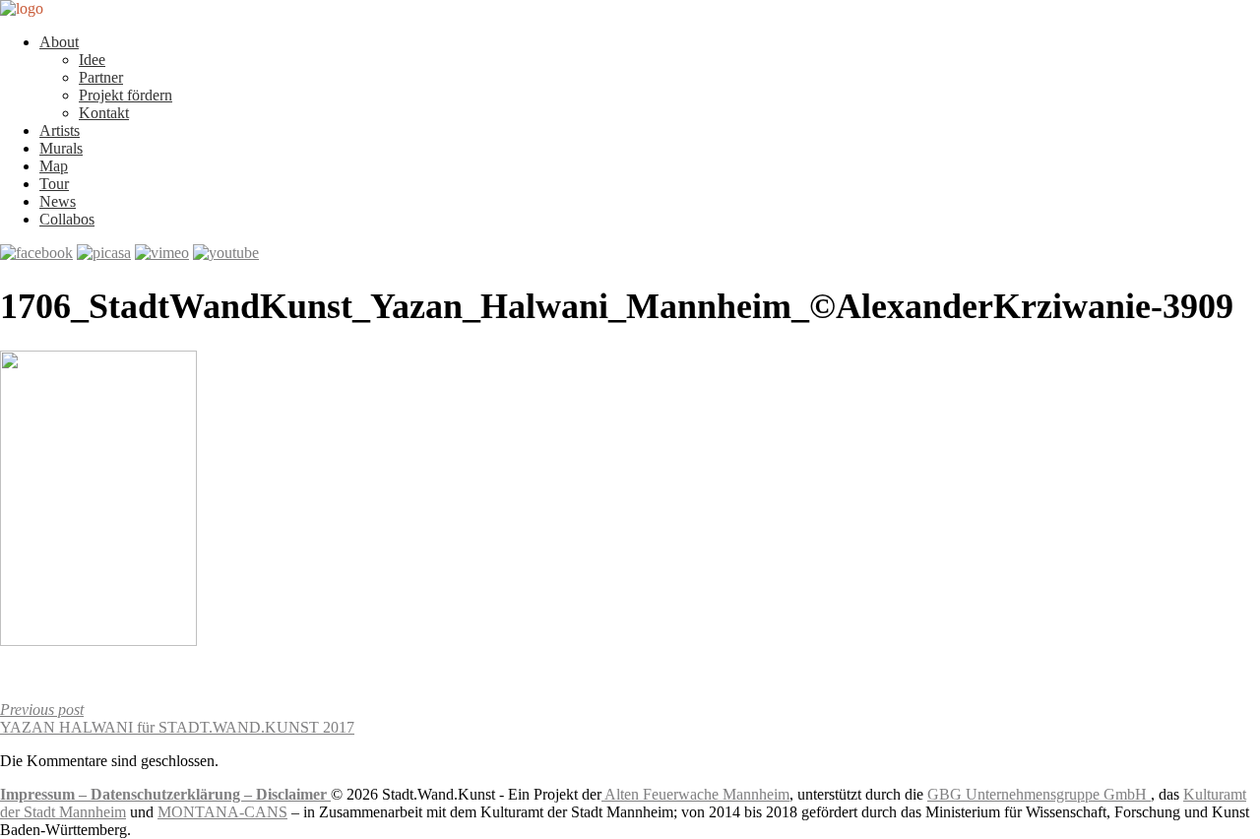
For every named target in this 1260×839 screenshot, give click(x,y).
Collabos (66, 219)
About (59, 41)
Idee (92, 59)
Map (53, 166)
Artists (59, 130)
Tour (54, 183)
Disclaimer (293, 794)
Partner (101, 77)
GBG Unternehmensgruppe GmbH (1039, 794)
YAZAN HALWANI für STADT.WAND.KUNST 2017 (177, 718)
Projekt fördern (125, 95)
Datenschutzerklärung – (173, 794)
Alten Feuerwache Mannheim (695, 794)
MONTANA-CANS (222, 812)
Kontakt (104, 112)
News (57, 201)
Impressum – (45, 794)
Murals (61, 148)
